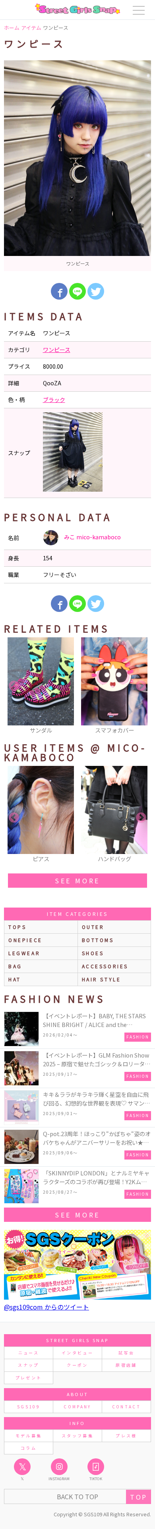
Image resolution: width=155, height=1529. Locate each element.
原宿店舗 (126, 1365)
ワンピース (56, 350)
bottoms (98, 940)
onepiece (25, 940)
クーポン (77, 1365)
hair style (101, 979)
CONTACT (126, 1407)
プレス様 (126, 1436)
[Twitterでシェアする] (95, 291)
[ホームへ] (77, 8)
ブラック (54, 400)
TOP (138, 1497)
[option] (77, 165)
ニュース (28, 1353)
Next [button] (141, 686)
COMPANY (77, 1407)
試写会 (126, 1353)
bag (15, 966)
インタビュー (77, 1353)
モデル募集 (28, 1436)
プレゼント (28, 1378)
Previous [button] (14, 686)
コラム (29, 1448)
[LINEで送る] (77, 291)
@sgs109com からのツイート (46, 1307)
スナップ (28, 1365)
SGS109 (28, 1407)
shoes (93, 953)
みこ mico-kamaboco (92, 537)
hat (14, 979)
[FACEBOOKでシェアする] (59, 291)
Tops (17, 926)
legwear (24, 953)
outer (93, 926)
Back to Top (77, 1496)
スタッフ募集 (77, 1436)
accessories (105, 966)
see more (77, 880)
